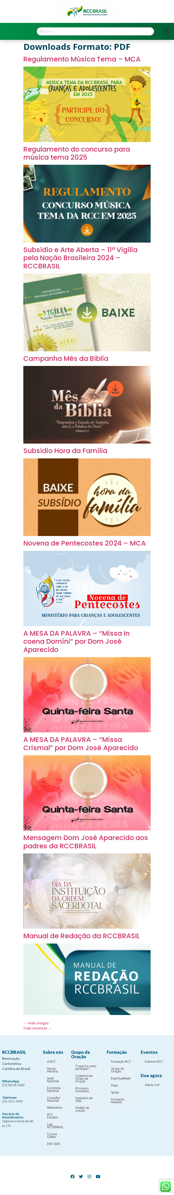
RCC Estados (52, 1116)
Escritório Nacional (54, 1089)
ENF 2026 (53, 1144)
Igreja (115, 1092)
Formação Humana (117, 1100)
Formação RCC (121, 1061)
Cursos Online (52, 1135)
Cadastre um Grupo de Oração (84, 1078)
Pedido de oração (82, 1109)
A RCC (51, 1061)
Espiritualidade (121, 1078)
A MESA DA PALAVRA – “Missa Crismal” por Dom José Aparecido (80, 743)
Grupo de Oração (117, 1070)
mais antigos (36, 1023)
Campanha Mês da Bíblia (65, 358)
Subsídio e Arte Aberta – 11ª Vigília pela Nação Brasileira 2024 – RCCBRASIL (80, 258)
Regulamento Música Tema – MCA (81, 59)
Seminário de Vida (84, 1099)
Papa (114, 1085)
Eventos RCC (154, 1061)
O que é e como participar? (86, 1067)
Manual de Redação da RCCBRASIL (81, 936)
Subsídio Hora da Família (65, 450)
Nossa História (52, 1070)
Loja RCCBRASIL (55, 1125)
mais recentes (37, 1028)
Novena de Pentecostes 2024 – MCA (84, 543)
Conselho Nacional (53, 1099)
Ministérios (54, 1107)
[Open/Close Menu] (167, 31)
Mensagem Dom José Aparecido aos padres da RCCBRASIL (85, 841)
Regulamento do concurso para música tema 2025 (76, 153)
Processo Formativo (82, 1089)
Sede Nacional (53, 1079)
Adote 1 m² (152, 1085)
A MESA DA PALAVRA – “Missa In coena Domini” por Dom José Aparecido (76, 641)
